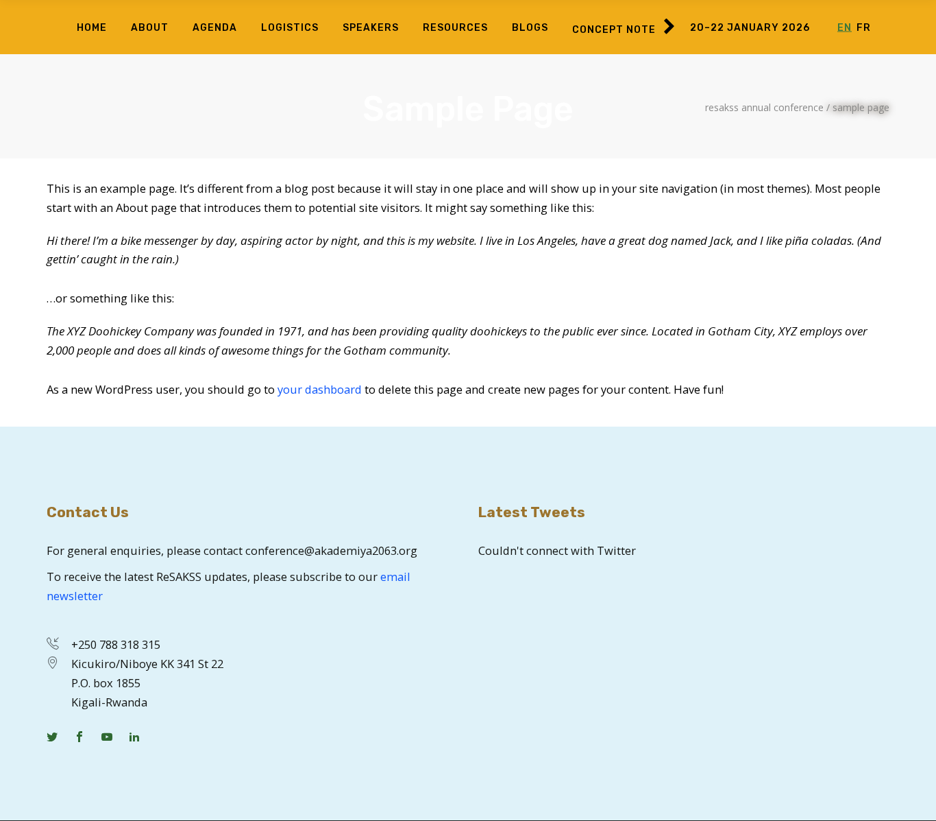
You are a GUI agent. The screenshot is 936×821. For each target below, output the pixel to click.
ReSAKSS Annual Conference (764, 107)
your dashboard (320, 389)
